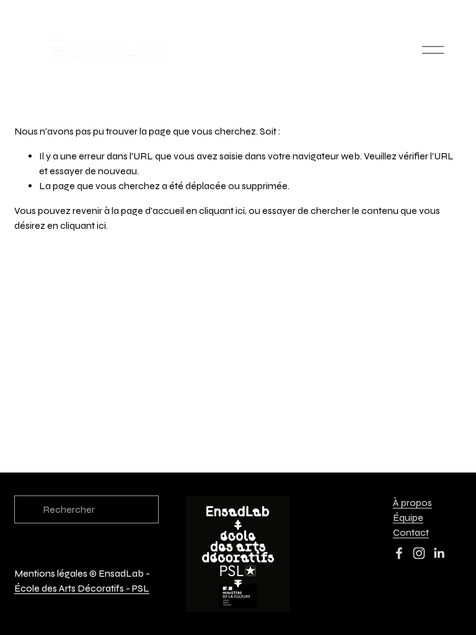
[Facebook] (399, 553)
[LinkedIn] (439, 553)
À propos (412, 502)
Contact (411, 532)
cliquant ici (222, 210)
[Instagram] (419, 553)
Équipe (408, 517)
